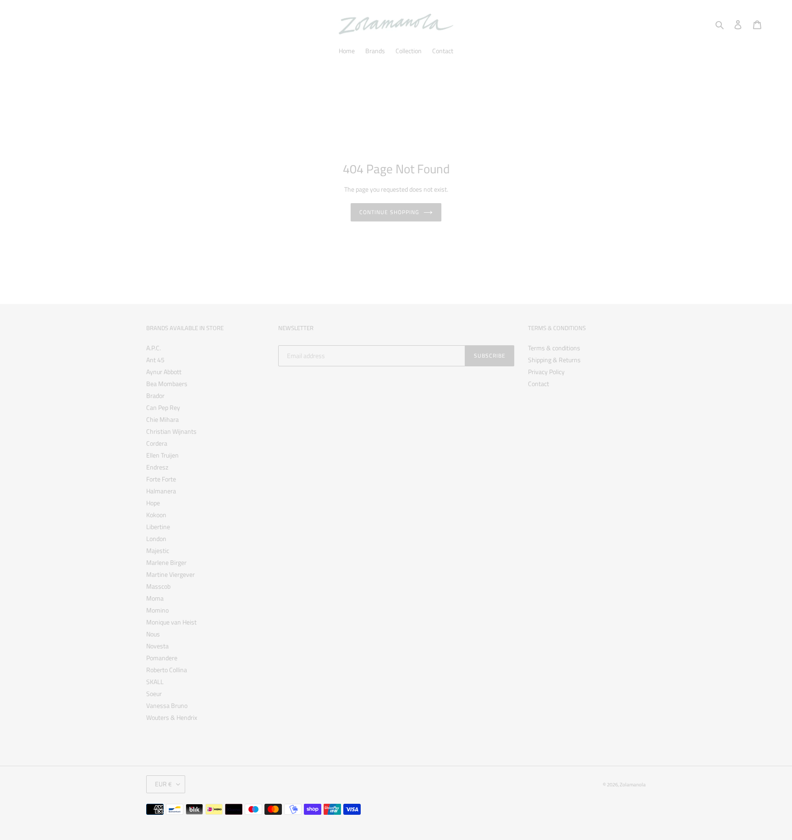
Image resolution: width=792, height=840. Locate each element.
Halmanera (161, 491)
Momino (157, 610)
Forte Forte (161, 479)
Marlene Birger (166, 562)
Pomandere (161, 658)
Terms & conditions (554, 348)
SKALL (155, 681)
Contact (538, 383)
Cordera (156, 443)
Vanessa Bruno (166, 705)
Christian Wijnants (171, 431)
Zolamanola (633, 784)
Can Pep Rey (163, 407)
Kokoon (156, 514)
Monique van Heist (171, 622)
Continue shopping (388, 212)
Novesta (157, 646)
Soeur (154, 693)
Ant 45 (155, 360)
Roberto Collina (166, 669)
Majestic (157, 550)
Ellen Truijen (162, 455)
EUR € (163, 784)
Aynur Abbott (164, 371)
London (156, 538)
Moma (155, 598)
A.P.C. (153, 348)
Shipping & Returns (554, 360)
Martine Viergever (170, 574)
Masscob (158, 586)
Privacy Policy (546, 371)
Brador (155, 395)
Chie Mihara (162, 419)
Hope (153, 503)
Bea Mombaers (166, 383)
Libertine (158, 526)
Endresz (157, 467)
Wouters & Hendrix (171, 717)
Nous (153, 634)
